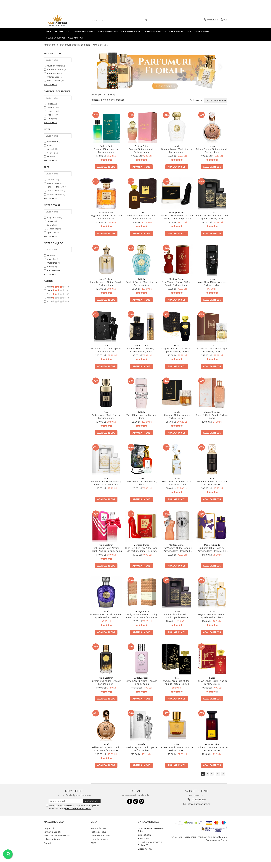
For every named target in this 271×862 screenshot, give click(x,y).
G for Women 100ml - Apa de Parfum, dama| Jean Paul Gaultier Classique (177, 549)
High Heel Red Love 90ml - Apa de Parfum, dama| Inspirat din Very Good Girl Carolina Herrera (141, 549)
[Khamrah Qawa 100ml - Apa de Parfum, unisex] (212, 326)
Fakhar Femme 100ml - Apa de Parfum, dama (212, 151)
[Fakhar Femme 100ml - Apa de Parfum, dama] (212, 127)
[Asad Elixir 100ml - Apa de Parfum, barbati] (212, 260)
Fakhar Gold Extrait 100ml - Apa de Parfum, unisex (106, 749)
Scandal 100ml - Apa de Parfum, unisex (106, 151)
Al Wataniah (52, 73)
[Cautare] (146, 20)
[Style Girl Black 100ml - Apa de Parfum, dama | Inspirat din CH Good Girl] (177, 193)
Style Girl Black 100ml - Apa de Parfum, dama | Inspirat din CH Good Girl (177, 217)
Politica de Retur (98, 831)
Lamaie (50, 221)
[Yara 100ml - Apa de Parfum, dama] (141, 393)
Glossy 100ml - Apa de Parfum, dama (212, 416)
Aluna (49, 156)
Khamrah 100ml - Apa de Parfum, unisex (177, 416)
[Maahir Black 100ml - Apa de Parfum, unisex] (106, 326)
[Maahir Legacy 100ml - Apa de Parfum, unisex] (141, 725)
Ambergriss (52, 262)
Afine (49, 145)
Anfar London (53, 76)
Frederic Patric (106, 146)
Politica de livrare (52, 839)
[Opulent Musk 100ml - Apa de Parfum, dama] (177, 127)
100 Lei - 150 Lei (54, 187)
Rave (106, 411)
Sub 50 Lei (51, 179)
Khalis (141, 212)
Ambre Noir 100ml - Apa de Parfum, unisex (106, 416)
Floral (49, 103)
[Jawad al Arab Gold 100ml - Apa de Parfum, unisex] (177, 659)
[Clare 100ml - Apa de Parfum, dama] (141, 459)
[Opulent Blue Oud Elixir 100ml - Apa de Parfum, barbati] (106, 592)
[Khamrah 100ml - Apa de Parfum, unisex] (177, 393)
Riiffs (212, 478)
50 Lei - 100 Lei (53, 183)
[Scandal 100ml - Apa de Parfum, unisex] (106, 127)
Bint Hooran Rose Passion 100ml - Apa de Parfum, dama (106, 549)
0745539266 (198, 799)
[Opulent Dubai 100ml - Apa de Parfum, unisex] (141, 260)
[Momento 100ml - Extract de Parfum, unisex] (212, 459)
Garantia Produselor (100, 835)
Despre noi (49, 828)
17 (218, 773)
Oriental (50, 107)
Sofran (50, 224)
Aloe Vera (51, 152)
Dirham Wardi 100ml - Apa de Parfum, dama (141, 682)
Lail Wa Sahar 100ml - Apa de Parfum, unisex (212, 682)
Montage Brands (176, 212)
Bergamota (52, 217)
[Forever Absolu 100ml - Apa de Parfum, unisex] (177, 725)
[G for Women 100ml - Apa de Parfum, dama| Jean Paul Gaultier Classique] (177, 526)
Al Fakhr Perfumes (55, 69)
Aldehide (51, 149)
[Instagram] (141, 801)
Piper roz (51, 232)
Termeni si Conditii (52, 831)
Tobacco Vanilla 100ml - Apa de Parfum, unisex (141, 217)
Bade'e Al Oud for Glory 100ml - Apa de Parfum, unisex (212, 217)
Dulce (49, 118)
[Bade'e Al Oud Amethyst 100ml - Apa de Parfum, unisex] (177, 592)
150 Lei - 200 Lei (54, 190)
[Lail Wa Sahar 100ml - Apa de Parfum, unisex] (212, 659)
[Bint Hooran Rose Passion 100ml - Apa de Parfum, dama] (106, 526)
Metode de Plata (98, 828)
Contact (47, 843)
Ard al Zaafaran (54, 80)
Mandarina (52, 228)
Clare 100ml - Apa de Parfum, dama (141, 483)
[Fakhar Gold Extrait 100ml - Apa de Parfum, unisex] (106, 725)
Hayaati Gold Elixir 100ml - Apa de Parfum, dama (212, 616)
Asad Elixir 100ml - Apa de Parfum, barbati (212, 283)
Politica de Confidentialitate (78, 808)
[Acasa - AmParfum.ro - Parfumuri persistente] (59, 20)
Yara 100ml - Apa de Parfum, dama (141, 416)
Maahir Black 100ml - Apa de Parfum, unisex (106, 350)
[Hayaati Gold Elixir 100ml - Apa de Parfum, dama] (212, 592)
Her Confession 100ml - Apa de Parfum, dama (176, 483)
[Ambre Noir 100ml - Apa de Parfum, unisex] (106, 393)
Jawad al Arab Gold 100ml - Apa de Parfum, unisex (176, 682)
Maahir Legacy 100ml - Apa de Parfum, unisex (141, 749)
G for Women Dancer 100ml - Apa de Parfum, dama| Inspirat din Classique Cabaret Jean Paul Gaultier (177, 283)
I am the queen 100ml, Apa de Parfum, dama (106, 283)
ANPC (93, 843)
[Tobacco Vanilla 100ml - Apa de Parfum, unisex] (141, 193)
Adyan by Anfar (54, 65)
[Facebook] (129, 801)
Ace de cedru (52, 141)
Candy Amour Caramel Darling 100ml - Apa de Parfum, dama (141, 616)
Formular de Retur (99, 839)
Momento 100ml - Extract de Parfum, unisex (212, 483)
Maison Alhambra (212, 411)
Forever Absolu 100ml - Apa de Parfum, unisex (177, 749)
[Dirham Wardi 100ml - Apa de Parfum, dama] (141, 659)
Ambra (50, 266)
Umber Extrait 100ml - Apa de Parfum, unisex (212, 749)
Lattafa (176, 146)
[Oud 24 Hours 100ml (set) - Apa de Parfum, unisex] (141, 326)
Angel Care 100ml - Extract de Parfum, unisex (106, 217)
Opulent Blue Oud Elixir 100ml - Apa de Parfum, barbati (106, 616)
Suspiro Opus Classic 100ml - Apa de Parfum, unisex (176, 350)
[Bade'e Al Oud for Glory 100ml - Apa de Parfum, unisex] (212, 193)
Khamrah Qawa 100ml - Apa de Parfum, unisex (212, 350)
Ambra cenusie (53, 270)
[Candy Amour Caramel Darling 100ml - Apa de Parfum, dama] (141, 592)
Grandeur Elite (212, 744)
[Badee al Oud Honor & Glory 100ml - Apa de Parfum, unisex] (106, 459)
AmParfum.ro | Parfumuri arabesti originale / (68, 44)
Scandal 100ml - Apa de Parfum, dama (141, 151)
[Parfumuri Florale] (159, 71)
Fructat (50, 114)
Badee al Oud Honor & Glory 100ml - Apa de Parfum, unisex (106, 483)
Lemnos (50, 111)
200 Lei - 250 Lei (54, 194)
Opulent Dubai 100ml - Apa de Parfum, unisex (141, 283)
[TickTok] (135, 801)
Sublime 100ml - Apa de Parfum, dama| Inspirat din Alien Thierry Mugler (211, 549)
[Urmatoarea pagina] (223, 774)
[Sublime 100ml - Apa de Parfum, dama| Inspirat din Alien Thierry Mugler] (212, 526)
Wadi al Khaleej (106, 212)
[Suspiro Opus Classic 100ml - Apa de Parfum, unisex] (177, 326)
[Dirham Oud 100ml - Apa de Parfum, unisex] (106, 659)
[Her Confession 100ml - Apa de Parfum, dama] (177, 459)
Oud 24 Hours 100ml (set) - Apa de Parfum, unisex (141, 350)
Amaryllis (51, 259)
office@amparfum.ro (198, 803)
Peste (49, 286)
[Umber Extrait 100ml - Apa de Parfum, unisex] (212, 725)
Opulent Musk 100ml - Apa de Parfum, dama (176, 151)
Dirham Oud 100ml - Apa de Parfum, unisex (106, 682)
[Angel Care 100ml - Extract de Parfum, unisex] (106, 193)
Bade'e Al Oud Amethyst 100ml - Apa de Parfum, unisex (176, 616)
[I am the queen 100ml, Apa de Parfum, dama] (106, 260)
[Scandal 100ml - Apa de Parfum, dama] (141, 127)
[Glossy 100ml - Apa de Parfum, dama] (212, 393)
